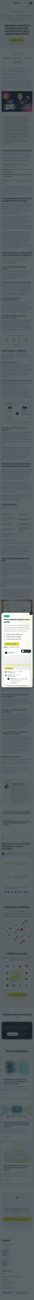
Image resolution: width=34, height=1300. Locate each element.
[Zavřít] (31, 613)
